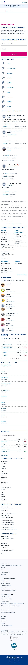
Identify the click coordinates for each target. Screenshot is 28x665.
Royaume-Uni (18, 236)
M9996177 (7, 141)
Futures (2, 246)
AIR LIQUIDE (5, 350)
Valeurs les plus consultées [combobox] (8, 435)
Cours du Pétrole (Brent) (7, 517)
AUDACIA (9, 78)
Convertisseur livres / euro (7, 527)
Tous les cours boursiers (7, 508)
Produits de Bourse (5, 241)
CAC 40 (8, 63)
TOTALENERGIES (5, 390)
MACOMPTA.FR (10, 87)
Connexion (24, 2)
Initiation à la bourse (5, 263)
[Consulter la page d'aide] (20, 2)
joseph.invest (6, 194)
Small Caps (3, 235)
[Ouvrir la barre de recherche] (18, 2)
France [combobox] (4, 49)
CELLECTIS (9, 73)
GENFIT (3, 415)
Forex (2, 248)
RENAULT (9, 82)
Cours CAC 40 (4, 510)
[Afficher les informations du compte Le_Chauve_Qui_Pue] (3, 314)
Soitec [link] (2, 494)
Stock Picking (4, 270)
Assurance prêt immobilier (7, 550)
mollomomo (9, 329)
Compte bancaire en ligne (7, 538)
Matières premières (5, 253)
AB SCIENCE (4, 396)
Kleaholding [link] (4, 500)
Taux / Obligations (5, 251)
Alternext (3, 237)
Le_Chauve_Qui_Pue (12, 313)
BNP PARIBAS (4, 377)
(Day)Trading (4, 232)
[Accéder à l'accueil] (2, 11)
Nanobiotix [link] (3, 484)
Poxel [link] (2, 492)
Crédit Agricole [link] (4, 473)
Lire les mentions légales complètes (7, 220)
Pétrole (2, 255)
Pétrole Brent (4, 441)
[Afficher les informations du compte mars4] (3, 319)
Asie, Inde (17, 243)
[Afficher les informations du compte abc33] (3, 295)
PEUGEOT (3, 409)
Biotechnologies (18, 263)
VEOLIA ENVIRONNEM (8, 344)
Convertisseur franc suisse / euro (9, 529)
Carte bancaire (4, 540)
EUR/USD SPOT (5, 449)
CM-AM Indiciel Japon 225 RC (9, 347)
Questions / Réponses (22, 274)
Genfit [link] (2, 479)
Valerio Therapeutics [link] (6, 487)
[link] (11, 565)
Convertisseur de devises (7, 520)
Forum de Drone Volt (15, 183)
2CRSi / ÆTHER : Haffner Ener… (16, 115)
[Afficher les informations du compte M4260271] (4, 166)
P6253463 (7, 191)
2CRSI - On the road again (14, 148)
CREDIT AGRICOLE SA (6, 384)
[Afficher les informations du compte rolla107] (3, 285)
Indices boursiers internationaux (8, 514)
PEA (2, 553)
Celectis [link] (3, 466)
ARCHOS (3, 402)
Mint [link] (2, 465)
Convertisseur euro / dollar (7, 524)
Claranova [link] (3, 468)
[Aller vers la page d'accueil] (4, 2)
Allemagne (17, 239)
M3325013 (9, 304)
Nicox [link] (2, 485)
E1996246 (7, 124)
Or (2, 446)
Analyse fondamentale (6, 268)
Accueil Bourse (4, 507)
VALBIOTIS (9, 97)
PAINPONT (9, 308)
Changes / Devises (5, 244)
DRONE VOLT (11, 185)
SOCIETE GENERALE (6, 365)
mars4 (8, 318)
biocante (5, 126)
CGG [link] (2, 471)
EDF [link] (2, 475)
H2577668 (7, 155)
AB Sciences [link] (4, 463)
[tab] (3, 280)
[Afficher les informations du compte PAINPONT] (3, 309)
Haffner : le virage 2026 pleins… (14, 131)
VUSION (9, 106)
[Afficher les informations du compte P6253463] (4, 184)
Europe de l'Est (18, 241)
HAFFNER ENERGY (11, 68)
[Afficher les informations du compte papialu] (3, 290)
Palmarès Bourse (5, 515)
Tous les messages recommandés (14, 224)
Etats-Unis (17, 234)
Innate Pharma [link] (4, 482)
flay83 (8, 323)
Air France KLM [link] (5, 461)
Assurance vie (4, 543)
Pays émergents (18, 246)
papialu (8, 289)
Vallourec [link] (3, 498)
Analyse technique (5, 266)
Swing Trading (4, 272)
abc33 (8, 294)
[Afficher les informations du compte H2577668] (4, 149)
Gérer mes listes (4, 455)
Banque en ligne (5, 536)
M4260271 (7, 173)
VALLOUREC (5, 355)
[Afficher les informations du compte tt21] (3, 300)
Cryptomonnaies (4, 258)
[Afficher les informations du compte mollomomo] (3, 330)
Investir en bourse (5, 552)
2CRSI (8, 92)
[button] (1, 2)
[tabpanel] (14, 307)
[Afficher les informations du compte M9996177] (4, 132)
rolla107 (8, 284)
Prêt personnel (4, 547)
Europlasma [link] (4, 477)
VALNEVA (3, 421)
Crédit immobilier (5, 545)
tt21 (7, 299)
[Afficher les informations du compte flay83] (3, 324)
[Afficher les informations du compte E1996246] (4, 116)
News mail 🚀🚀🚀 (14, 165)
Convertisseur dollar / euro (7, 522)
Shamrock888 (6, 157)
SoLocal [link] (3, 496)
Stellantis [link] (3, 489)
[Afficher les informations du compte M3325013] (3, 305)
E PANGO (9, 101)
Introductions (4, 239)
